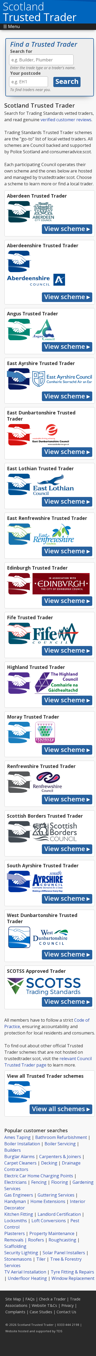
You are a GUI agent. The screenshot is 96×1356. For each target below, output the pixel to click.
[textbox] (41, 59)
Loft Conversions (48, 1221)
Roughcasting (62, 1240)
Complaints (15, 1311)
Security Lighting (21, 1253)
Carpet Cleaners (20, 1163)
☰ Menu (11, 26)
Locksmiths (15, 1221)
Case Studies (41, 1311)
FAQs (30, 1299)
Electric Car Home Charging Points (38, 1176)
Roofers (36, 1240)
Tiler (41, 1259)
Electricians (15, 1182)
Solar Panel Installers (64, 1253)
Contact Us (66, 1311)
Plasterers (14, 1233)
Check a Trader (52, 1299)
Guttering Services (56, 1195)
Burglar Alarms (19, 1156)
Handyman (15, 1201)
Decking (49, 1163)
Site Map (13, 1299)
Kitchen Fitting (18, 1214)
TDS (59, 1331)
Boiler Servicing (60, 1144)
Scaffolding (15, 1246)
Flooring (59, 1182)
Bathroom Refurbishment (61, 1137)
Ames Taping (17, 1137)
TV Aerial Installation (25, 1272)
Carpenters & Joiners (60, 1156)
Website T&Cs (44, 1305)
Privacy (67, 1305)
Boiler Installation (22, 1144)
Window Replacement (72, 1278)
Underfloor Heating (27, 1278)
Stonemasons (18, 1259)
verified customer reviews (66, 120)
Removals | (16, 1240)
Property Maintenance (51, 1233)
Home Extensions (47, 1201)
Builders (12, 1150)
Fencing (39, 1182)
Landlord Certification (59, 1214)
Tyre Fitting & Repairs (72, 1272)
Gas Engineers (18, 1195)
